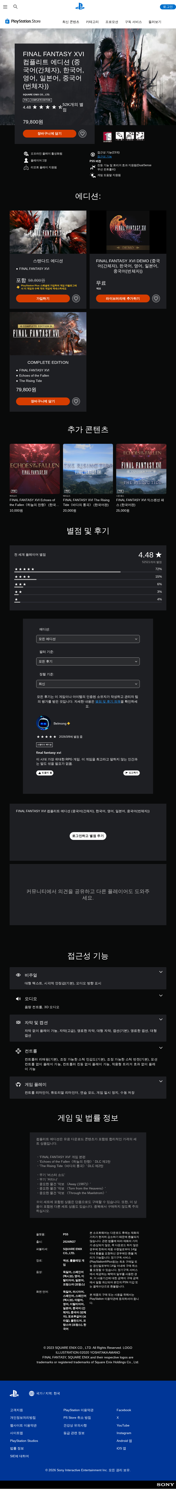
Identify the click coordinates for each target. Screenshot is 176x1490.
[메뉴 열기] (5, 7)
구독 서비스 (133, 22)
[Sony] (165, 1488)
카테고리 (92, 22)
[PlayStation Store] (24, 21)
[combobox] (88, 639)
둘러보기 (154, 22)
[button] (104, 157)
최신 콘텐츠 (70, 22)
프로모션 (111, 22)
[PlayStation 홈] (80, 6)
